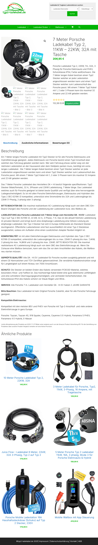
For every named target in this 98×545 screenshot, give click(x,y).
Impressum (44, 541)
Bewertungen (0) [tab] (61, 143)
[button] (45, 41)
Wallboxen (59, 27)
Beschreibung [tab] (10, 143)
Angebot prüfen (72, 103)
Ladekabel (21, 27)
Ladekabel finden (40, 27)
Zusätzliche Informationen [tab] (35, 143)
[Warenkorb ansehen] (72, 27)
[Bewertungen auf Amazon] (59, 100)
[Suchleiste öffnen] (79, 27)
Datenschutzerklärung (59, 541)
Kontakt (73, 541)
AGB (80, 541)
